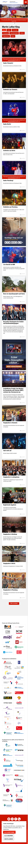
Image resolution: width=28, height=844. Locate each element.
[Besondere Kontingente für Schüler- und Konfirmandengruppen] (14, 312)
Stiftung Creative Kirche (13, 2)
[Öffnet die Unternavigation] (26, 2)
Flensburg (5, 33)
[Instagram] (12, 819)
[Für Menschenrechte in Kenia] (14, 231)
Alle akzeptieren (9, 832)
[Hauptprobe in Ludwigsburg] (14, 468)
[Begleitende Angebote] (14, 495)
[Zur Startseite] (4, 2)
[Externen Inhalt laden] (14, 11)
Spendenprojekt (14, 33)
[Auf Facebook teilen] (20, 69)
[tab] (13, 23)
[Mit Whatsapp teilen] (21, 69)
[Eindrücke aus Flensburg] (14, 197)
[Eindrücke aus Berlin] (14, 141)
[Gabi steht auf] (14, 441)
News (13, 36)
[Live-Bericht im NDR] (14, 255)
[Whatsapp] (19, 819)
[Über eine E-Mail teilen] (24, 69)
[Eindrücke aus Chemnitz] (14, 80)
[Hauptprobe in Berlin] (14, 554)
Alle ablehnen (8, 835)
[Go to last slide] (21, 6)
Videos (22, 33)
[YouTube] (8, 819)
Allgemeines (6, 36)
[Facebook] (15, 819)
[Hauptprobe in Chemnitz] (14, 413)
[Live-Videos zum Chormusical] (14, 354)
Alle (4, 30)
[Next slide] (26, 6)
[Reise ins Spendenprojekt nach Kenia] (14, 284)
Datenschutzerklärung (12, 60)
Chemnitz (15, 30)
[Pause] (24, 6)
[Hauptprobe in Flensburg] (14, 580)
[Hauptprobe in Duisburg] (14, 525)
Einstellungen (8, 839)
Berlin (9, 30)
